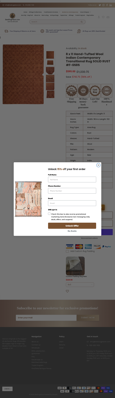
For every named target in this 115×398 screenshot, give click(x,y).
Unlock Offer (72, 225)
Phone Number (54, 186)
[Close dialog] (98, 165)
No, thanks (72, 231)
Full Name (52, 174)
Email (50, 198)
